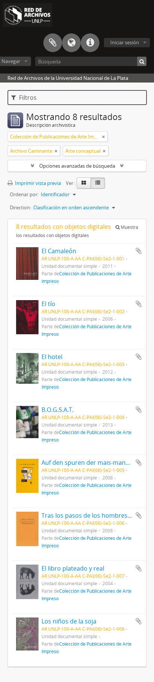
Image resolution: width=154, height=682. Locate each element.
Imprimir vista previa (37, 183)
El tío (48, 304)
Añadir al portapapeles (138, 251)
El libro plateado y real (72, 568)
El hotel (51, 357)
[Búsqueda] (142, 61)
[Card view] (84, 183)
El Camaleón (58, 251)
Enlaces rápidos (90, 42)
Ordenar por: (24, 194)
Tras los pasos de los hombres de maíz (96, 515)
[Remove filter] (103, 136)
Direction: (20, 207)
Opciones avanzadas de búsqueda (77, 165)
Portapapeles (52, 42)
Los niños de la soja (68, 621)
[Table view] (97, 183)
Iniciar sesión (124, 42)
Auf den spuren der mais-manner (88, 462)
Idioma (71, 42)
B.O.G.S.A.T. (57, 410)
